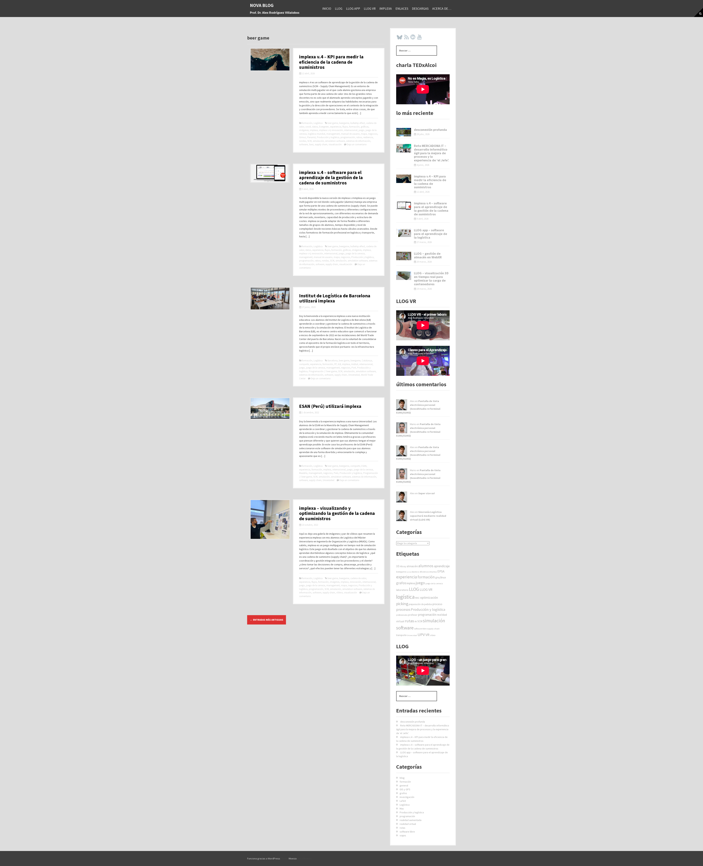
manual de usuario (350, 133)
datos (315, 126)
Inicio (326, 8)
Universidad (354, 374)
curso (409, 572)
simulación (318, 141)
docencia (415, 572)
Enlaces (401, 8)
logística (405, 596)
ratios (359, 137)
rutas (409, 620)
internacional (350, 130)
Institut (354, 364)
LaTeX (403, 801)
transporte (401, 635)
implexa (385, 8)
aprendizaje (442, 566)
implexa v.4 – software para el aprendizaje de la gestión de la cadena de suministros (331, 177)
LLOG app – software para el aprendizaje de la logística (430, 234)
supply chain (321, 144)
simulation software (335, 141)
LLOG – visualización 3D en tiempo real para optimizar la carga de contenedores (431, 278)
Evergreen (324, 126)
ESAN (364, 465)
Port (354, 367)
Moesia (293, 858)
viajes (403, 835)
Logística (318, 123)
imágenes (304, 130)
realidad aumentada (410, 820)
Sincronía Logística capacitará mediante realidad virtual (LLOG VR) (428, 515)
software (303, 144)
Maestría (303, 473)
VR (427, 634)
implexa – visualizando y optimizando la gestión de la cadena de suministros (337, 513)
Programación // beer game (323, 371)
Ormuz (302, 137)
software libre (420, 628)
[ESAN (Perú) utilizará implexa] (270, 408)
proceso (437, 604)
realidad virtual (408, 824)
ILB (339, 364)
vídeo (433, 635)
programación (348, 137)
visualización (335, 144)
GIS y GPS (405, 789)
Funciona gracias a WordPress (263, 858)
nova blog (262, 5)
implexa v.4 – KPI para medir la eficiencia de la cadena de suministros (331, 62)
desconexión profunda (430, 130)
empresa (433, 572)
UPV (421, 634)
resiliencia (368, 137)
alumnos (425, 565)
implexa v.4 (324, 130)
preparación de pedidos (420, 604)
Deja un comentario (357, 144)
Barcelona (333, 360)
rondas (302, 141)
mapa (364, 133)
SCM (309, 141)
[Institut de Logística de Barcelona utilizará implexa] (270, 298)
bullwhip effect (357, 123)
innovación (337, 130)
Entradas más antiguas (266, 619)
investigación (407, 797)
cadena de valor (358, 578)
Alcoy (403, 566)
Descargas (420, 8)
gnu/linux (440, 577)
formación (307, 123)
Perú (336, 473)
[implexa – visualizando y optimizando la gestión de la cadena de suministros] (270, 519)
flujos (345, 126)
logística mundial (316, 133)
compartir (304, 364)
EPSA (441, 571)
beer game (333, 123)
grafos (401, 583)
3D (397, 566)
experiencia (335, 126)
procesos (403, 609)
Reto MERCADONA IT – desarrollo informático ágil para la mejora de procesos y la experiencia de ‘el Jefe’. (431, 153)
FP (335, 364)
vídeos (339, 592)
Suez (311, 144)
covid (308, 126)
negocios (372, 133)
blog (402, 777)
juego (361, 130)
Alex (412, 401)
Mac (402, 808)
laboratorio (402, 590)
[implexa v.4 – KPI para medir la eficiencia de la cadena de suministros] (270, 59)
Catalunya (367, 360)
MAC (417, 597)
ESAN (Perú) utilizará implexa (330, 406)
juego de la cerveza (355, 253)
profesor (412, 614)
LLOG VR (370, 8)
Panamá (311, 137)
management (333, 133)
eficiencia (424, 571)
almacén (412, 566)
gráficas (365, 126)
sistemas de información (358, 141)
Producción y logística (328, 137)
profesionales (402, 615)
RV (416, 621)
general (404, 785)
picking (402, 603)
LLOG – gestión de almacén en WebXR (428, 255)
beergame (344, 123)
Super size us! (426, 493)
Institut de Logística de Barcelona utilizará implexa (334, 298)
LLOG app (353, 8)
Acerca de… (441, 8)
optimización (429, 597)
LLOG (338, 8)
